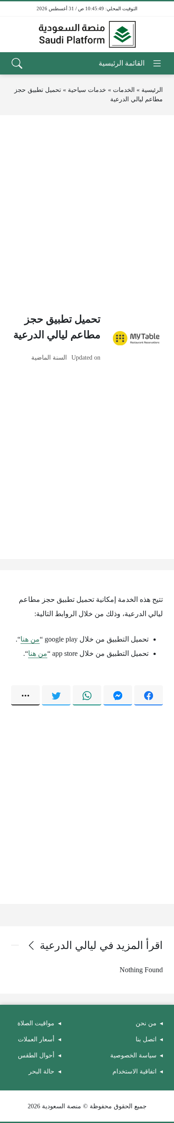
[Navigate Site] (130, 63)
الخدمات (124, 90)
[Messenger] (118, 695)
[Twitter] (56, 695)
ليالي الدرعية (68, 945)
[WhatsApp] (87, 695)
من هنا (30, 639)
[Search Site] (17, 63)
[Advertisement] (87, 213)
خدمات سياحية (87, 90)
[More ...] (25, 695)
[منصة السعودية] (87, 34)
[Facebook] (148, 695)
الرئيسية (152, 90)
